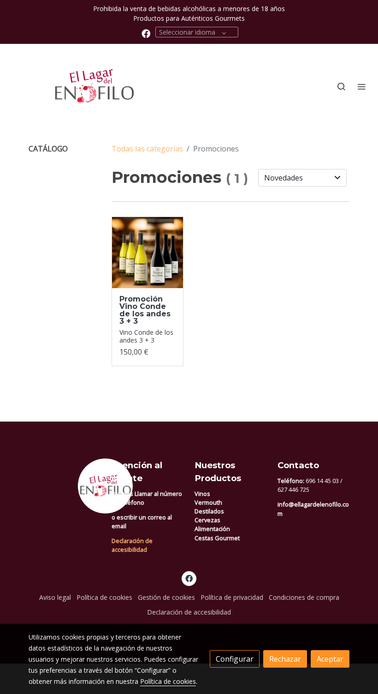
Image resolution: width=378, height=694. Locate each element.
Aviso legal (55, 597)
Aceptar (330, 659)
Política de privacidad (232, 597)
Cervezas (207, 520)
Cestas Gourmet (217, 538)
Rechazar (285, 659)
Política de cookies (104, 597)
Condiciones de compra (304, 597)
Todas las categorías (147, 149)
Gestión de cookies (166, 597)
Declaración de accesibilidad (132, 545)
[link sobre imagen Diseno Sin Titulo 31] (147, 252)
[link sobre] (64, 486)
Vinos (202, 493)
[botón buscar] (341, 86)
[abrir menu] (361, 86)
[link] (73, 86)
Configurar (235, 659)
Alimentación (212, 529)
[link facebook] (146, 33)
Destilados (209, 511)
